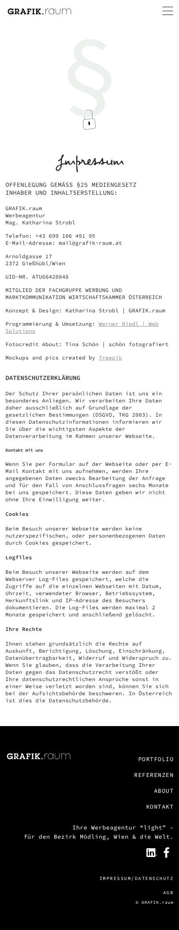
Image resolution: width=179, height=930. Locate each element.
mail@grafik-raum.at (90, 242)
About (164, 790)
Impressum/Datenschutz (136, 878)
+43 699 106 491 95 (65, 235)
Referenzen (154, 775)
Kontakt (160, 806)
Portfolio (156, 759)
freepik (110, 357)
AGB (168, 892)
